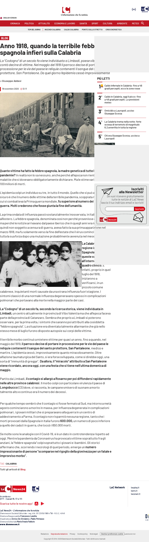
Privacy (72, 534)
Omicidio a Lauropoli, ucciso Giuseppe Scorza (119, 112)
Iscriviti (139, 209)
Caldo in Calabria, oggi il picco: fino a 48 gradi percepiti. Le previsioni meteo (122, 99)
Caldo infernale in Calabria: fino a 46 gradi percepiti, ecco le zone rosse (123, 87)
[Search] (142, 23)
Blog (22, 469)
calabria (11, 463)
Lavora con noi (129, 534)
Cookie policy (82, 534)
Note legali (94, 534)
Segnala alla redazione (59, 534)
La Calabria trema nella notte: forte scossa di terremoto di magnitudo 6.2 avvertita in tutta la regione (122, 124)
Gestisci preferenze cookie (112, 534)
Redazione (45, 534)
